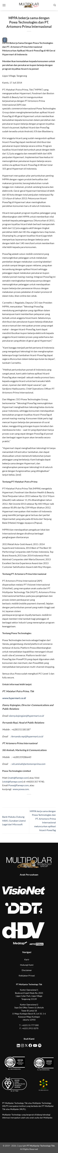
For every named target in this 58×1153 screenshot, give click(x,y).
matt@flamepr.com (18, 777)
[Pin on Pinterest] (37, 799)
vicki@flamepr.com (12, 781)
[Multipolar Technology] (29, 5)
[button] (4, 5)
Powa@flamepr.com (18, 785)
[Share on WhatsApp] (15, 799)
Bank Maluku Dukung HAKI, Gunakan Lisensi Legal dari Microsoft (14, 820)
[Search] (55, 5)
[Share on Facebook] (20, 799)
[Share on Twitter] (26, 799)
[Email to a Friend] (31, 799)
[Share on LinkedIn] (42, 799)
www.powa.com (21, 789)
